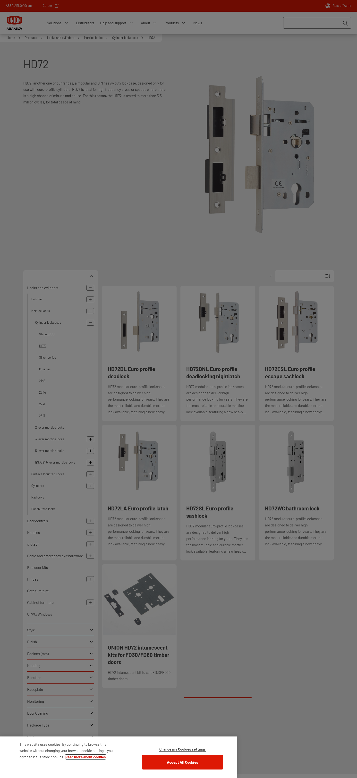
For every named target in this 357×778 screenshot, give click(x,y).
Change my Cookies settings (182, 749)
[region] (118, 757)
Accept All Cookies (182, 762)
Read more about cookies (85, 757)
